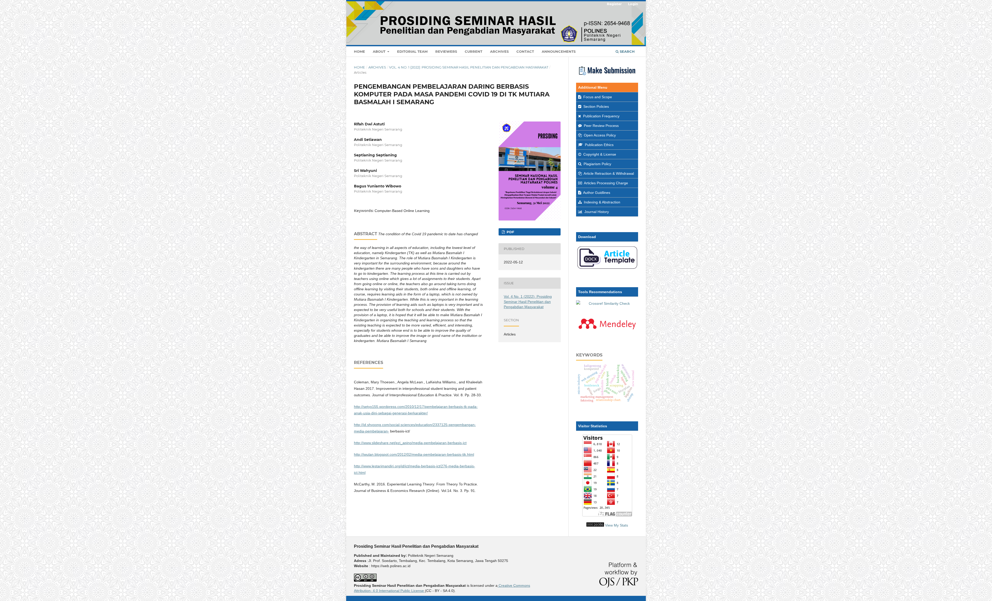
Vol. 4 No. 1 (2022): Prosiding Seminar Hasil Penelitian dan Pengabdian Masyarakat (468, 67)
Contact (525, 51)
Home (359, 51)
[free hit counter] (595, 525)
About (379, 51)
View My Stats (616, 525)
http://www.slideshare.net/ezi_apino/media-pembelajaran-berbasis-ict (410, 443)
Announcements (559, 51)
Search (627, 51)
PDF (510, 232)
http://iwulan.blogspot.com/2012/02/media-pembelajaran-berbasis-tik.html (414, 454)
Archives (499, 51)
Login (633, 4)
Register (614, 4)
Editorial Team (412, 51)
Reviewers (446, 51)
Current (473, 51)
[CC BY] (424, 591)
